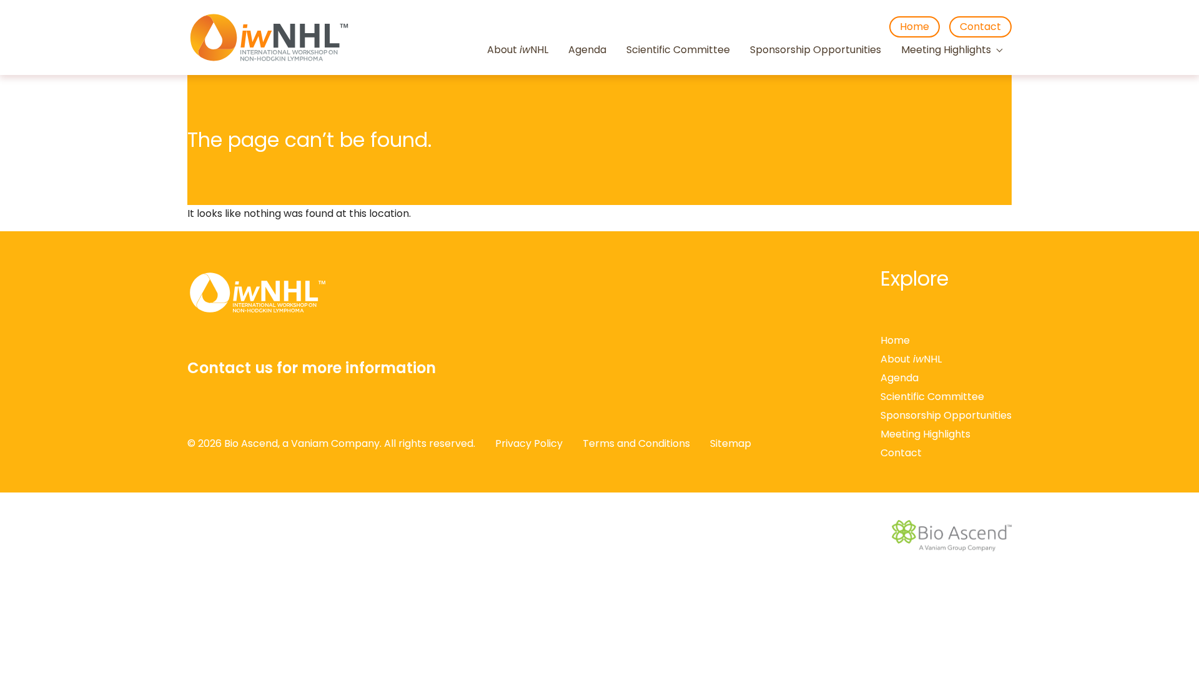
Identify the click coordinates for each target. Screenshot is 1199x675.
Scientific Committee (678, 50)
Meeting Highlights (946, 50)
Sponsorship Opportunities (815, 50)
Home (914, 26)
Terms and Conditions (636, 443)
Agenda (587, 50)
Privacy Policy (529, 443)
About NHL (517, 50)
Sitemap (730, 443)
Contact (980, 26)
